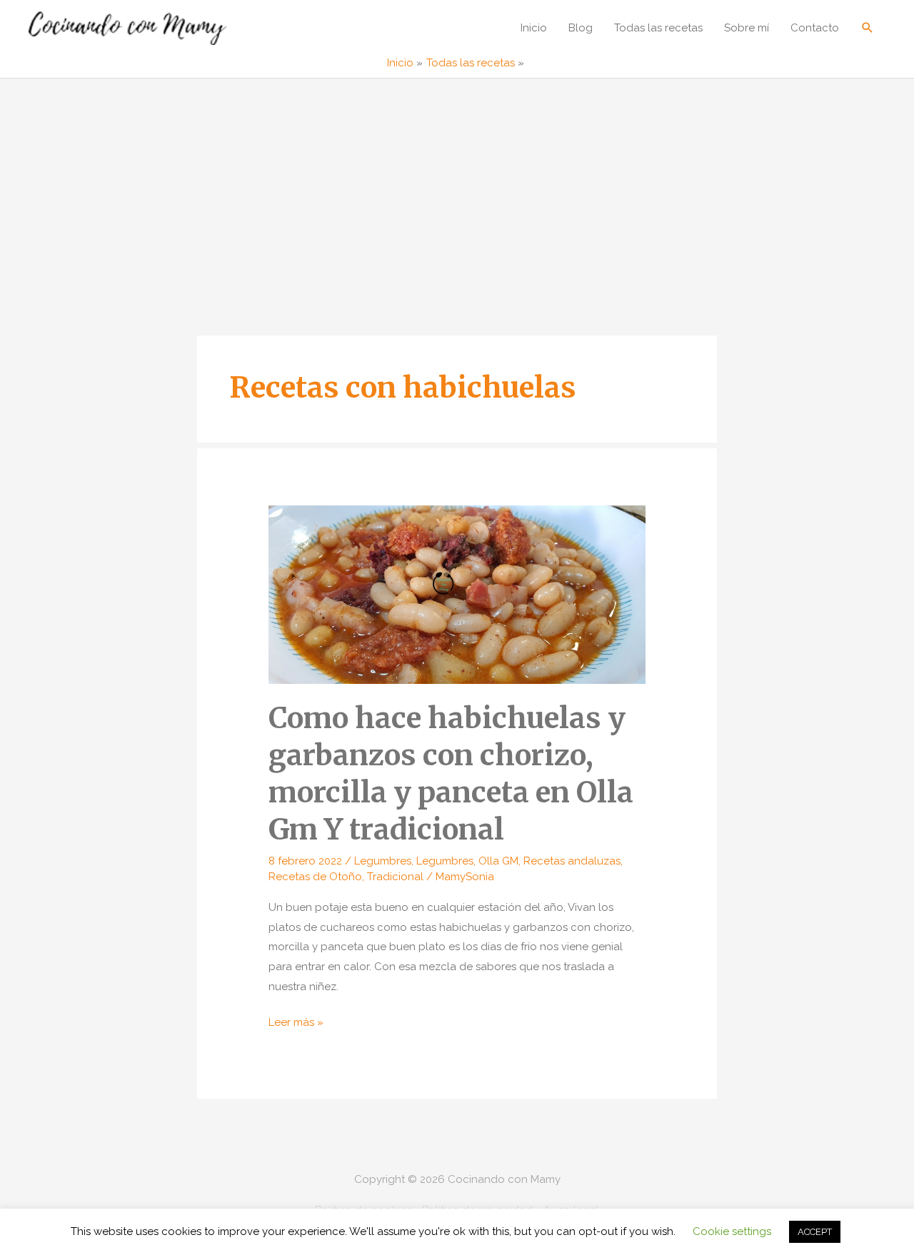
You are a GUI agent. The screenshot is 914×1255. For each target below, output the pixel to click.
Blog (580, 27)
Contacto (814, 27)
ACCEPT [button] (815, 1231)
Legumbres (382, 861)
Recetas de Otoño (315, 876)
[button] (867, 27)
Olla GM (498, 861)
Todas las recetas (658, 27)
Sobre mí (746, 27)
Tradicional (395, 876)
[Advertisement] (457, 186)
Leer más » (295, 1024)
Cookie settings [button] (732, 1231)
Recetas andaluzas (572, 861)
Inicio (534, 27)
